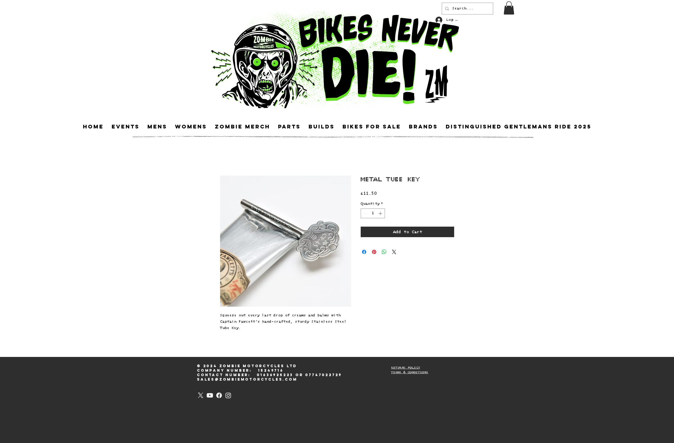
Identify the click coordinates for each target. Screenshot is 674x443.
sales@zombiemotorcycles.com (247, 379)
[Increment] (381, 213)
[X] (200, 395)
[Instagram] (228, 395)
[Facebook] (219, 395)
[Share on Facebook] (364, 252)
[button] (508, 7)
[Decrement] (364, 213)
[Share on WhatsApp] (384, 252)
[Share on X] (394, 252)
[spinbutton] (373, 213)
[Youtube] (210, 395)
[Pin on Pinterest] (374, 252)
